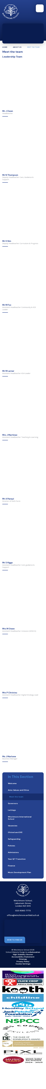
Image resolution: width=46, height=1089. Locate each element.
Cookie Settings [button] (23, 964)
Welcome (12, 783)
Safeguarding (14, 839)
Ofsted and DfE (15, 832)
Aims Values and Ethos (18, 790)
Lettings (12, 810)
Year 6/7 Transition (17, 859)
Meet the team (33, 47)
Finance (11, 866)
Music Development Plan (19, 872)
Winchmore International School (19, 818)
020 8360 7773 (23, 910)
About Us (17, 47)
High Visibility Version (23, 954)
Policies (11, 846)
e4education (34, 952)
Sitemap (23, 959)
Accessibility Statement (23, 957)
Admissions (13, 852)
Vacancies (12, 826)
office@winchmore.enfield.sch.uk (23, 915)
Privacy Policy (23, 961)
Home (4, 47)
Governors (13, 803)
